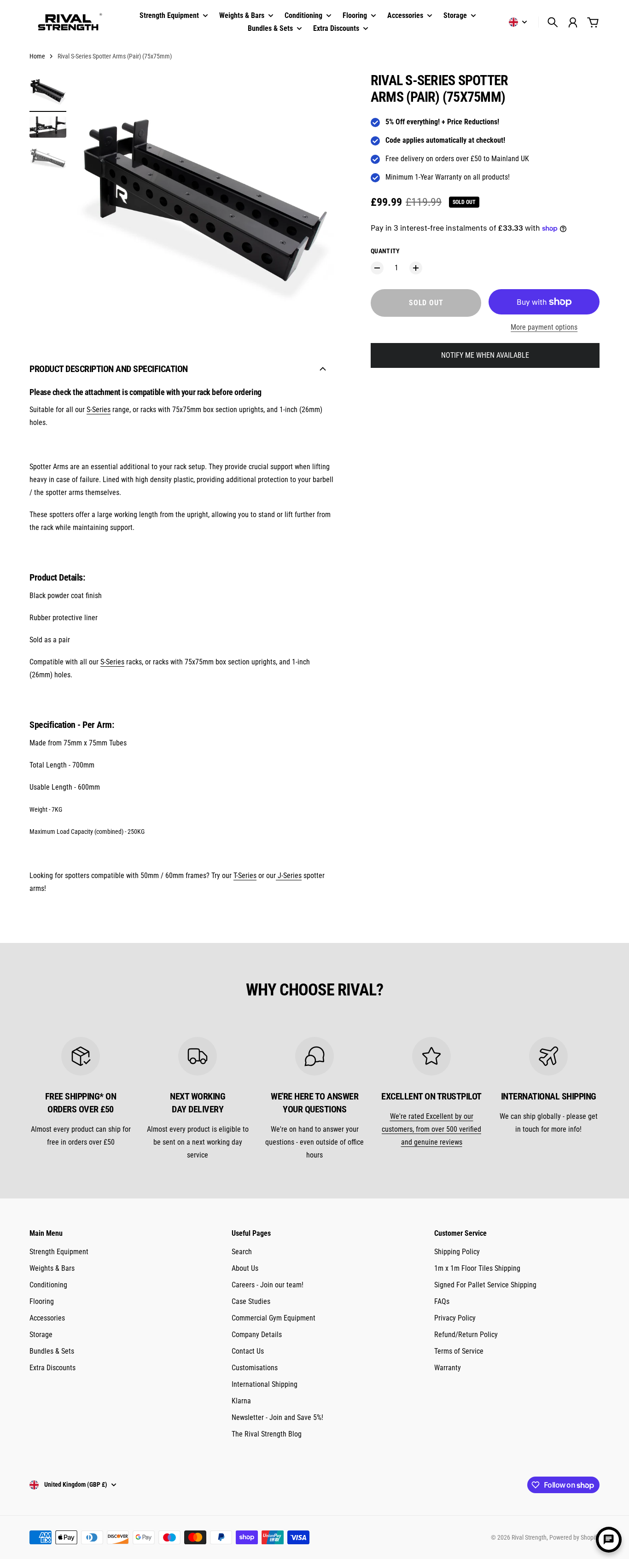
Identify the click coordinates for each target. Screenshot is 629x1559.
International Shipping (264, 1384)
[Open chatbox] (609, 1540)
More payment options (544, 327)
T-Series (244, 875)
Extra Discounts (52, 1367)
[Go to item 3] (47, 158)
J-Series (290, 875)
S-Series (99, 409)
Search (242, 1251)
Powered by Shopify (574, 1537)
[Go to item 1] (47, 90)
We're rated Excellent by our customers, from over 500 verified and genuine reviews (431, 1129)
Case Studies (251, 1301)
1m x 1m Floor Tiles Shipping (477, 1268)
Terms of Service (458, 1351)
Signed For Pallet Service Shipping (485, 1284)
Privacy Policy (455, 1318)
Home (37, 56)
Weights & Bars (52, 1268)
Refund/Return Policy (466, 1334)
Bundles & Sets (51, 1351)
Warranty (447, 1367)
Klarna (241, 1400)
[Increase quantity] (415, 268)
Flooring (41, 1301)
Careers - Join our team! (267, 1284)
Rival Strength (529, 1537)
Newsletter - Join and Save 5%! (277, 1417)
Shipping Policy (457, 1251)
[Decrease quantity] (377, 268)
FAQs (441, 1301)
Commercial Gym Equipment (273, 1318)
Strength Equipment (58, 1251)
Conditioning (48, 1284)
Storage (40, 1334)
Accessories (47, 1318)
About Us (245, 1268)
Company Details (257, 1334)
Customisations (255, 1367)
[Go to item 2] (47, 127)
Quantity (385, 251)
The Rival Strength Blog (267, 1434)
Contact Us (248, 1351)
